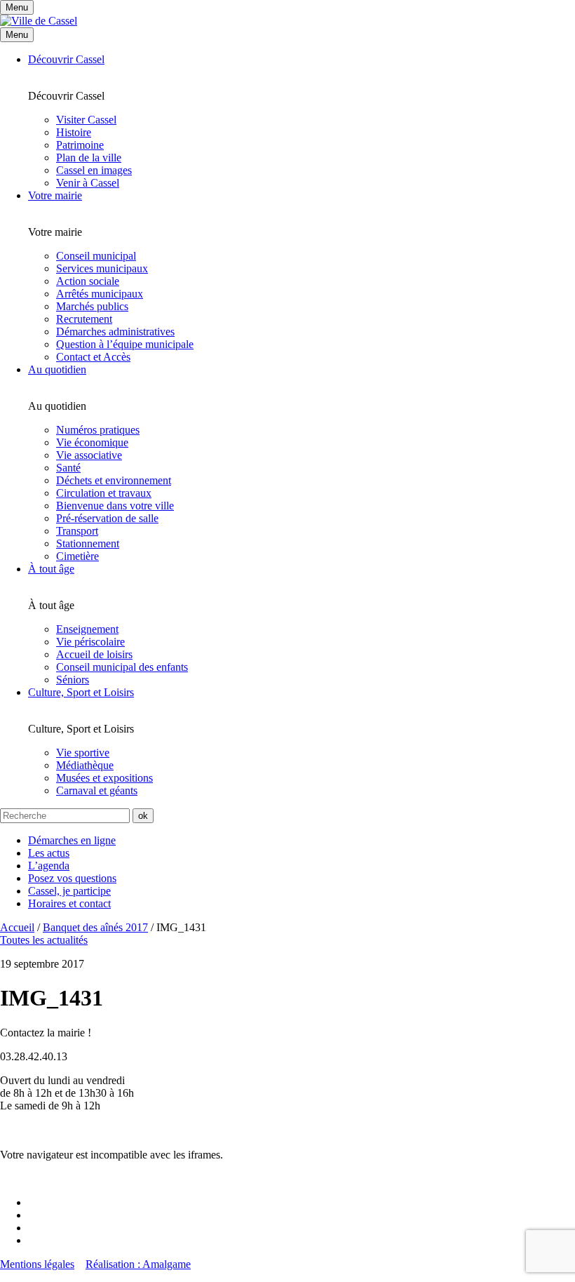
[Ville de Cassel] (38, 21)
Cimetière (77, 556)
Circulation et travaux (103, 493)
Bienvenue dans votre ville (115, 506)
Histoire (73, 132)
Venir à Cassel (87, 183)
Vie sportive (82, 753)
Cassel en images (94, 170)
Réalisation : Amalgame (138, 1264)
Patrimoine (80, 145)
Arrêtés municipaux (99, 294)
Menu (17, 34)
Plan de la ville (88, 157)
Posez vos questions (72, 878)
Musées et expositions (104, 778)
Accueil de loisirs (94, 654)
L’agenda (48, 866)
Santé (68, 468)
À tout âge (51, 569)
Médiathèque (85, 765)
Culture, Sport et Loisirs (81, 692)
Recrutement (84, 319)
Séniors (72, 680)
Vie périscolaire (90, 642)
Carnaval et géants (96, 790)
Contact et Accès (93, 357)
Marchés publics (92, 306)
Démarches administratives (115, 332)
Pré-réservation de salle (107, 518)
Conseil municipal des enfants (122, 667)
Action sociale (87, 281)
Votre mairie (55, 195)
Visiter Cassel (86, 120)
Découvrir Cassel (66, 59)
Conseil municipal (96, 256)
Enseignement (87, 629)
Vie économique (92, 442)
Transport (77, 531)
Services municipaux (102, 268)
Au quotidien (57, 369)
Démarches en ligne (72, 840)
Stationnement (87, 543)
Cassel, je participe (69, 891)
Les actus (48, 853)
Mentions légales (37, 1264)
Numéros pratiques (98, 430)
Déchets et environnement (113, 480)
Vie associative (89, 455)
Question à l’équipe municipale (125, 344)
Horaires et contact (69, 903)
